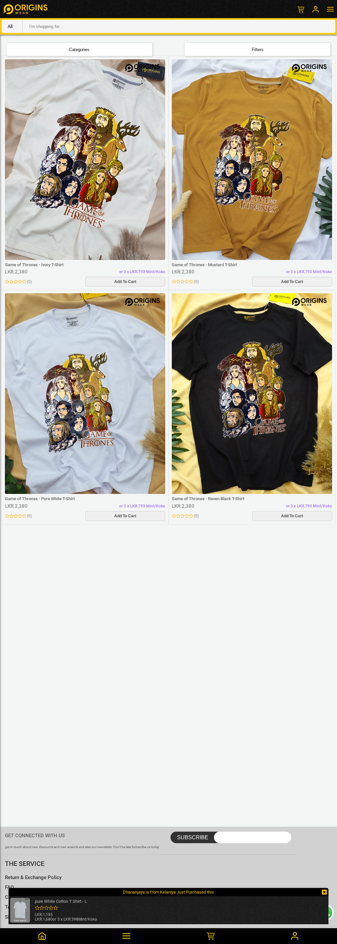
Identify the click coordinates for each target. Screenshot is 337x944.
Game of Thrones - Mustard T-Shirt (204, 264)
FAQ (9, 887)
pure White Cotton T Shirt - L (61, 901)
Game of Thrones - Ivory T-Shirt (34, 264)
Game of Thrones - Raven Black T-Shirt (208, 498)
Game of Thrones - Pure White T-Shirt (40, 498)
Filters (258, 49)
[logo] (25, 9)
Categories (79, 49)
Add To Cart (125, 281)
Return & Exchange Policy (33, 877)
